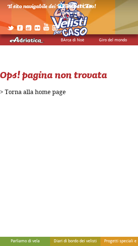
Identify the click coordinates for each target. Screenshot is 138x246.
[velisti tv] (75, 8)
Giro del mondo (113, 40)
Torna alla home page (35, 92)
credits (66, 22)
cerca (65, 17)
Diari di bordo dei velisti (75, 241)
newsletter (69, 13)
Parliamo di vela (25, 241)
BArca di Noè (72, 40)
